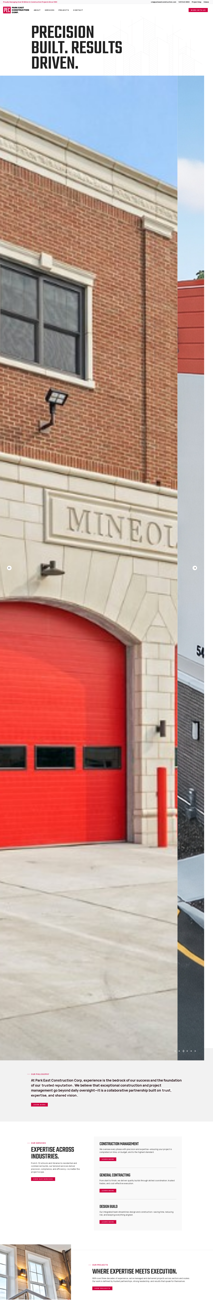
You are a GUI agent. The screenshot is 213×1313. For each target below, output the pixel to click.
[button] (39, 1104)
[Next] (195, 568)
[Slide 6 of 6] (102, 568)
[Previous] (9, 568)
